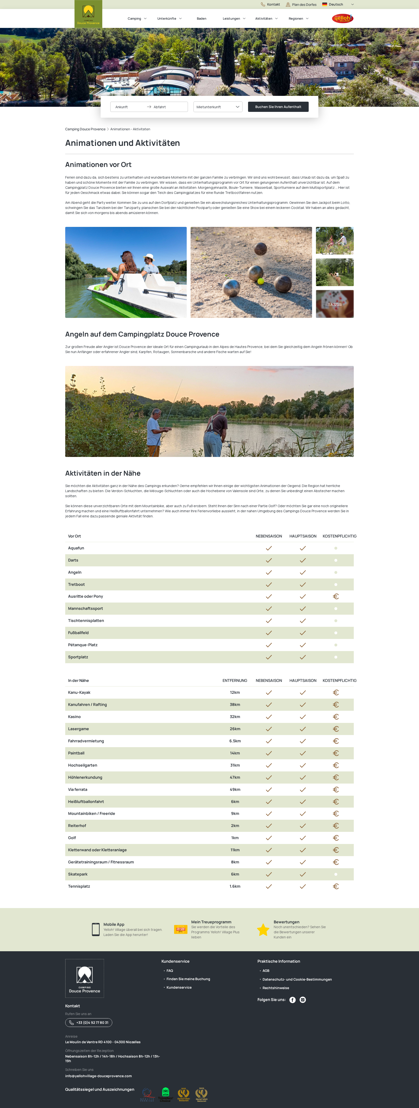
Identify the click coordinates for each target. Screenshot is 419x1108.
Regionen (296, 18)
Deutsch (336, 4)
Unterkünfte (166, 18)
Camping (134, 18)
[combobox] (218, 107)
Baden (201, 18)
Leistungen (231, 18)
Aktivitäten (263, 18)
